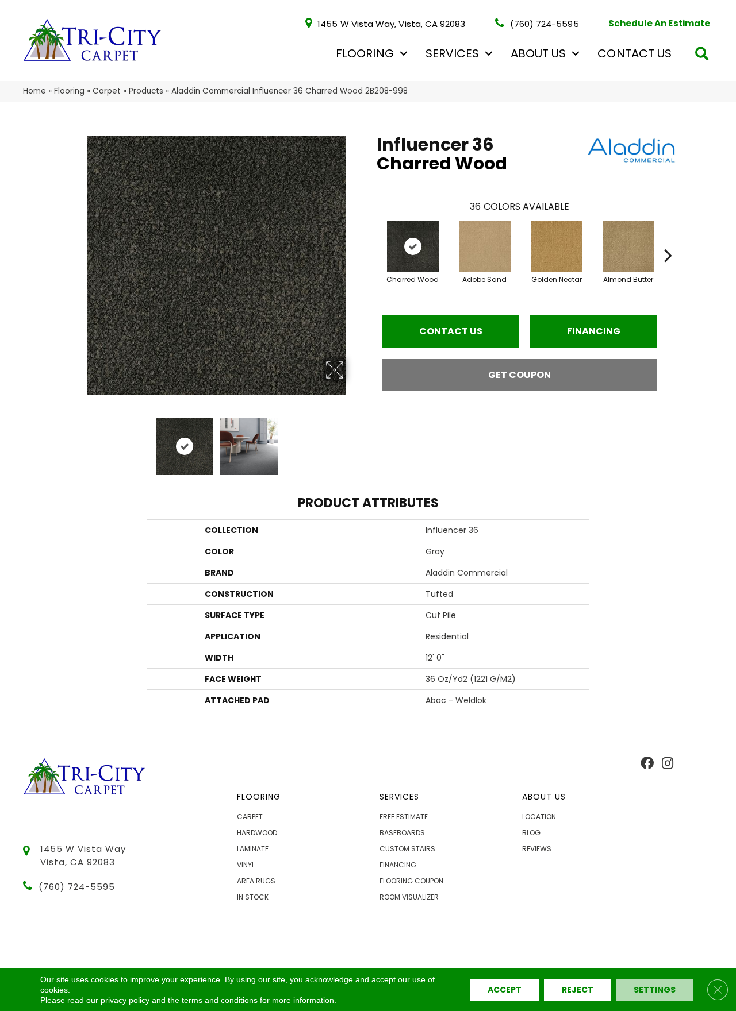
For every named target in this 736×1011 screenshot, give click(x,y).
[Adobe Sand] (484, 246)
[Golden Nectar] (556, 246)
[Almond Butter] (628, 246)
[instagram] (667, 764)
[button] (403, 53)
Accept (505, 989)
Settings (655, 989)
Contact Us (634, 53)
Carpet (107, 91)
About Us (538, 53)
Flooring (364, 53)
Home (34, 91)
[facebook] (647, 764)
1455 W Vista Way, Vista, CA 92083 (391, 23)
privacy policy (125, 1000)
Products (146, 91)
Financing (593, 331)
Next (353, 440)
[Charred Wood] (413, 246)
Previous (79, 440)
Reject (577, 989)
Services (452, 53)
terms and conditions (220, 1000)
